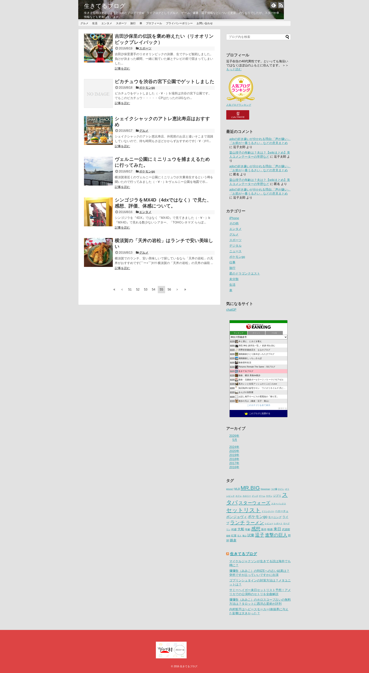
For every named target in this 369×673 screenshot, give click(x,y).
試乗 (250, 535)
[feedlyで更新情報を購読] (273, 5)
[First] (114, 289)
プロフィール (154, 23)
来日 (277, 529)
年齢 (247, 529)
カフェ (238, 496)
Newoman (265, 489)
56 (169, 289)
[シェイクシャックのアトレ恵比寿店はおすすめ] (98, 130)
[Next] (177, 289)
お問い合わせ (205, 23)
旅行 (133, 23)
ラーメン (255, 522)
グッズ (255, 496)
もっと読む (234, 69)
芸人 (239, 536)
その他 (234, 223)
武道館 (286, 529)
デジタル (235, 245)
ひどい (281, 489)
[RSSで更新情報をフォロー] (281, 5)
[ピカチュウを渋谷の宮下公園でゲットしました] (98, 93)
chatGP (231, 309)
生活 (94, 23)
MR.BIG (250, 488)
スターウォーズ (254, 503)
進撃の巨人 (276, 535)
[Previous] (122, 289)
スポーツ (121, 23)
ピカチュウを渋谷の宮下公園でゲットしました (164, 81)
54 (153, 289)
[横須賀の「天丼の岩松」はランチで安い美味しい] (98, 252)
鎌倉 (233, 540)
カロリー (247, 496)
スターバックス (278, 503)
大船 (240, 529)
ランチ (237, 522)
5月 (234, 439)
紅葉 (234, 535)
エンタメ (106, 23)
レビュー (269, 523)
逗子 (259, 534)
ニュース (235, 251)
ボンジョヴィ (236, 517)
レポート (278, 523)
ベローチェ (281, 511)
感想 (255, 528)
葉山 (244, 536)
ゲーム (262, 496)
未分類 (234, 279)
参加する (282, 408)
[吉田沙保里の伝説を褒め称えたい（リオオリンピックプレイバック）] (98, 48)
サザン (269, 496)
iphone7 (230, 489)
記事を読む (122, 68)
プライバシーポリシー (179, 23)
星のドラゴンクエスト (244, 273)
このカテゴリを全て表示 (258, 405)
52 (138, 289)
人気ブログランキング (238, 104)
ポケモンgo (147, 87)
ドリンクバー (268, 511)
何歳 (234, 529)
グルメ (84, 23)
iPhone (234, 218)
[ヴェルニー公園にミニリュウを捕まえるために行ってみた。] (98, 171)
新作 (264, 529)
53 (145, 289)
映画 (270, 529)
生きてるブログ (104, 6)
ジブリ (277, 495)
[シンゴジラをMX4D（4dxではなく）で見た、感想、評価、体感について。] (98, 211)
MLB (237, 488)
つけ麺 (274, 489)
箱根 (228, 536)
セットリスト (243, 510)
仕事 (232, 262)
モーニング (275, 517)
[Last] (185, 289)
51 (130, 289)
